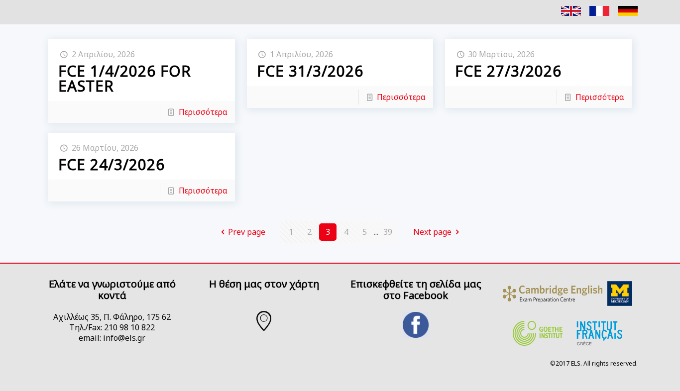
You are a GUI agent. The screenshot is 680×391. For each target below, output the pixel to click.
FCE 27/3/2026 (508, 71)
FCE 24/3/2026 (111, 164)
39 (387, 231)
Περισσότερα (203, 111)
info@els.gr (124, 337)
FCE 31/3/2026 (310, 71)
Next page (432, 231)
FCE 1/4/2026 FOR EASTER (124, 78)
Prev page (246, 231)
